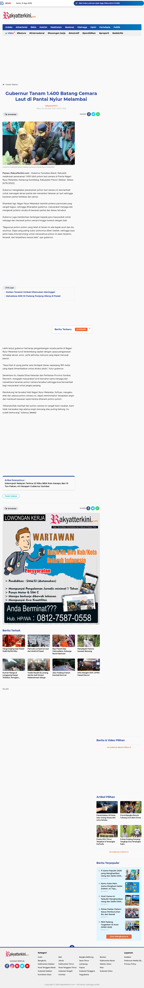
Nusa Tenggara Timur (67, 967)
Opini (93, 27)
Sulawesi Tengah (65, 971)
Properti (105, 33)
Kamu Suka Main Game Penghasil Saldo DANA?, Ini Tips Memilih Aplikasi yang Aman (111, 886)
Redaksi (127, 957)
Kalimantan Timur (66, 964)
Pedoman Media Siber (133, 961)
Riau (102, 967)
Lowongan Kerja (57, 33)
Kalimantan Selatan (46, 964)
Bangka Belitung (86, 957)
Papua (82, 967)
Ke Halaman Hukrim (118, 852)
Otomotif (74, 33)
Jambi (61, 961)
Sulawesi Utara (106, 971)
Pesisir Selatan (11, 496)
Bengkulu (42, 961)
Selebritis (118, 33)
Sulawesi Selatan (45, 971)
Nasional (69, 27)
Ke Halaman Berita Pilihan (118, 747)
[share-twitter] (93, 114)
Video (11, 33)
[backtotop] (72, 947)
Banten (103, 957)
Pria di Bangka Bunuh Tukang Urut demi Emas (130, 816)
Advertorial (21, 27)
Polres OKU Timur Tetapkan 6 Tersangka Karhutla (105, 841)
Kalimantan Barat (107, 961)
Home (8, 3)
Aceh (40, 957)
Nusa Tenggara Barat (47, 967)
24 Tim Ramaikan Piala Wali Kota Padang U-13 (98, 3)
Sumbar (61, 974)
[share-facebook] (89, 114)
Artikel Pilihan (105, 797)
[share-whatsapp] (98, 114)
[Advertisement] (90, 15)
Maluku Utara (105, 964)
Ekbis (33, 27)
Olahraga (82, 27)
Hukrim (43, 27)
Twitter (23, 969)
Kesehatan (56, 27)
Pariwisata (104, 27)
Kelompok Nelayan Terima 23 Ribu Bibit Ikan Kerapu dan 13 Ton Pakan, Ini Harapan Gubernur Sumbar (36, 485)
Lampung (83, 964)
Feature (22, 33)
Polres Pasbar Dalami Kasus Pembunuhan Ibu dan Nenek (111, 911)
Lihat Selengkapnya (118, 936)
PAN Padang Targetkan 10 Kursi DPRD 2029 (110, 924)
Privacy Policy (130, 964)
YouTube (29, 969)
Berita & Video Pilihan (110, 740)
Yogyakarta (84, 974)
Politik (117, 27)
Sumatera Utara (44, 974)
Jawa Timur (84, 961)
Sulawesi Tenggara (87, 971)
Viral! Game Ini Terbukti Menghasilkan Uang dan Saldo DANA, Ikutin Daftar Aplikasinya (112, 899)
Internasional (37, 33)
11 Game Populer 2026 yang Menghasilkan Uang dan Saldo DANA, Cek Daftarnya (112, 873)
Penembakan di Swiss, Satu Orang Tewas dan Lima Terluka (106, 817)
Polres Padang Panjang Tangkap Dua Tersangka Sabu (130, 841)
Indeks (8, 27)
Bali (60, 957)
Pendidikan (90, 33)
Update (82, 329)
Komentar (11, 114)
